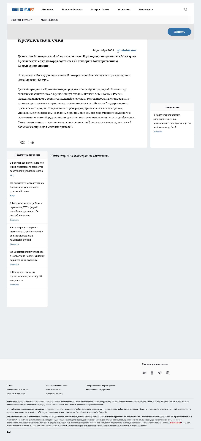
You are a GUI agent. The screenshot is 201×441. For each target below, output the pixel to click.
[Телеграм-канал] (160, 373)
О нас (9, 385)
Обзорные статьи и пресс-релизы (101, 385)
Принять (179, 31)
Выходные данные (54, 393)
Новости (47, 9)
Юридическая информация (98, 389)
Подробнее (104, 412)
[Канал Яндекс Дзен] (168, 373)
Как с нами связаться (16, 393)
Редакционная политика (57, 385)
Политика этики (53, 389)
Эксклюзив (146, 9)
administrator (126, 50)
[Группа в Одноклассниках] (152, 373)
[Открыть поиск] (185, 9)
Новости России (72, 9)
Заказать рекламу (21, 19)
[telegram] (33, 142)
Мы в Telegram (49, 19)
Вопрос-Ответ (100, 9)
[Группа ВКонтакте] (144, 373)
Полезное (124, 9)
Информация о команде (17, 389)
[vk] (22, 142)
